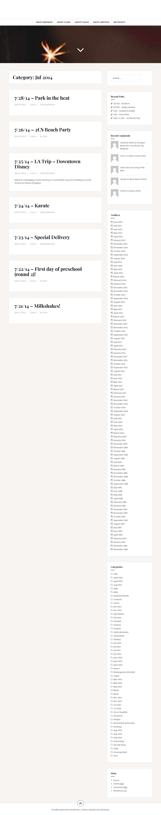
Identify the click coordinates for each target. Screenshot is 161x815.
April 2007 (118, 534)
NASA (116, 694)
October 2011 (119, 364)
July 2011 (118, 374)
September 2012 (121, 334)
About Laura (63, 22)
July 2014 (118, 262)
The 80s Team (120, 745)
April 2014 (118, 273)
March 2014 (119, 276)
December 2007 (120, 509)
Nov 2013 (118, 697)
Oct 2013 (117, 705)
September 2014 (121, 254)
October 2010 (119, 407)
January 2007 (119, 542)
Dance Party (135, 190)
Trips (116, 748)
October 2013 (119, 294)
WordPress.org (120, 790)
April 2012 (118, 345)
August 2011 (119, 371)
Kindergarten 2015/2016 (124, 672)
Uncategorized (120, 752)
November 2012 (121, 327)
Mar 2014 (118, 679)
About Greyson (101, 22)
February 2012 (120, 349)
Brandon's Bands (121, 595)
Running (118, 726)
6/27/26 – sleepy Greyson (124, 107)
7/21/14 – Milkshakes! (37, 306)
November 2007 (121, 513)
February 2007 (120, 538)
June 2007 (118, 531)
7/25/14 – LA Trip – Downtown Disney (47, 164)
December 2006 (120, 545)
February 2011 (120, 393)
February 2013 (120, 320)
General (117, 625)
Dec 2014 (117, 610)
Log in (116, 780)
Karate (117, 668)
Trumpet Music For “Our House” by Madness (132, 145)
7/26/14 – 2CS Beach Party (43, 129)
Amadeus (93, 809)
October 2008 (119, 480)
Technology (119, 741)
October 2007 (119, 516)
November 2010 (121, 404)
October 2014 (119, 251)
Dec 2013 (117, 606)
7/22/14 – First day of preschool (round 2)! (48, 271)
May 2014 (118, 269)
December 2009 (120, 444)
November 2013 (121, 291)
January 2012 (119, 353)
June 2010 (118, 422)
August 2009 (119, 458)
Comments (120, 787)
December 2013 (120, 287)
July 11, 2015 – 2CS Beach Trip (127, 118)
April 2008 (118, 498)
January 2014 (119, 284)
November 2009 (121, 447)
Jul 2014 (43, 136)
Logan (116, 675)
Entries (118, 783)
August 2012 (119, 338)
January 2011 (119, 396)
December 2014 (120, 244)
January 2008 (119, 505)
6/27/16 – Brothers (122, 103)
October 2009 (119, 451)
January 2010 (119, 440)
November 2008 (121, 476)
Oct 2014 (117, 708)
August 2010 (119, 414)
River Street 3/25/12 (138, 179)
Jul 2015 (117, 650)
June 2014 (118, 265)
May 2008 (118, 494)
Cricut (116, 603)
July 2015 (118, 225)
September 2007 (121, 520)
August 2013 (119, 302)
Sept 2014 (118, 734)
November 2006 (121, 549)
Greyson (117, 628)
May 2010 (118, 425)
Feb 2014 (117, 617)
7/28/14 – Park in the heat (42, 98)
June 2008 (118, 491)
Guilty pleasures (47, 104)
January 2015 (119, 240)
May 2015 (118, 233)
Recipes (117, 719)
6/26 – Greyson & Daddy (124, 110)
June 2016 (118, 222)
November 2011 (121, 360)
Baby (116, 588)
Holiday (117, 639)
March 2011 (119, 389)
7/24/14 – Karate (32, 205)
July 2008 (118, 487)
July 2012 (118, 342)
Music (116, 690)
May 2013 (118, 309)
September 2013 (121, 298)
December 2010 (120, 400)
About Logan (82, 22)
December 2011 (120, 356)
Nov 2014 (118, 701)
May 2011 (118, 382)
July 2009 (118, 462)
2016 (116, 574)
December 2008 (120, 473)
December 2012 (120, 324)
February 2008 (120, 502)
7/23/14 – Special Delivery (42, 237)
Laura (33, 104)
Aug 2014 (118, 585)
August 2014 (119, 258)
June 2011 (118, 378)
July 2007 (118, 527)
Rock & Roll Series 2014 (124, 723)
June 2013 (118, 305)
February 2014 (120, 280)
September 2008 (121, 484)
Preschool (118, 715)
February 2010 (120, 436)
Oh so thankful (120, 712)
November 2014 (121, 247)
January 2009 (119, 469)
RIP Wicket (119, 22)
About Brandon (44, 22)
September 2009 (121, 454)
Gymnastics (119, 635)
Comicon (118, 599)
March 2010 (119, 433)
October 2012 (119, 331)
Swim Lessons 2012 (137, 155)
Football (117, 621)
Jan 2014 (117, 643)
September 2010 (121, 411)
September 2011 (121, 367)
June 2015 (118, 229)
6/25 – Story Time (121, 114)
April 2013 (118, 313)
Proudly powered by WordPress (65, 809)
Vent (116, 755)
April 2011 (118, 385)
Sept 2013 (118, 730)
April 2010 (118, 429)
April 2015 (118, 236)
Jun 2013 (117, 654)
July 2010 (118, 418)
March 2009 (119, 465)
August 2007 (119, 524)
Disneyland (119, 614)
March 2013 (119, 316)
